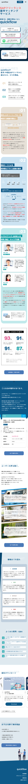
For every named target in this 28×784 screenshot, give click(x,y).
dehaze (25, 2)
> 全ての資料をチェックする (8, 711)
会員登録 (20, 2)
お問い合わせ (23, 780)
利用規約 (24, 773)
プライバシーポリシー (21, 776)
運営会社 (24, 778)
